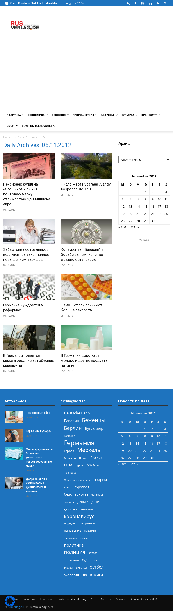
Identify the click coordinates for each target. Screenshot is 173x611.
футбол (97, 567)
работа (93, 553)
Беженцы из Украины (37, 125)
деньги (82, 502)
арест (67, 487)
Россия (96, 458)
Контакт (105, 599)
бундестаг (97, 494)
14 (138, 206)
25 (166, 214)
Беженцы (93, 420)
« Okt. (122, 227)
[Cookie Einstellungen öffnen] (10, 605)
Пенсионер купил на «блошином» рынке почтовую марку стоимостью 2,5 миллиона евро (26, 194)
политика (74, 545)
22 (146, 214)
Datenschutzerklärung (72, 599)
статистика (71, 560)
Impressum (47, 599)
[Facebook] (135, 3)
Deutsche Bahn (77, 413)
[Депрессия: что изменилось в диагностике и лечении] (14, 483)
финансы (81, 567)
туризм (68, 567)
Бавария (71, 420)
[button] (128, 3)
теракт (94, 560)
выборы (69, 502)
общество (90, 530)
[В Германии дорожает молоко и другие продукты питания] (86, 337)
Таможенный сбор (38, 412)
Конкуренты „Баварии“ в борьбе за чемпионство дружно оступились (82, 254)
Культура (127, 115)
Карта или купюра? (38, 431)
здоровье (70, 509)
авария (100, 479)
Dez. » (134, 227)
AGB (93, 599)
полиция (74, 552)
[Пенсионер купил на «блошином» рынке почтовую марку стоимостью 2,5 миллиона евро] (29, 166)
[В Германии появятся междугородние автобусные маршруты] (29, 337)
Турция (79, 465)
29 (146, 221)
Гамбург (69, 435)
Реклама (121, 599)
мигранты (87, 523)
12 (123, 206)
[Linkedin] (150, 3)
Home (7, 137)
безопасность (76, 494)
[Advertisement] (86, 75)
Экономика (36, 115)
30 (153, 221)
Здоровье (107, 115)
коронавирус (79, 516)
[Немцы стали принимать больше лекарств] (86, 287)
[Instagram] (142, 3)
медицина (70, 523)
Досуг (11, 125)
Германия (79, 442)
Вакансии (29, 599)
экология (71, 575)
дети (95, 501)
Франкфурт (149, 115)
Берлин (73, 427)
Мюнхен (70, 458)
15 (146, 206)
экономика (92, 574)
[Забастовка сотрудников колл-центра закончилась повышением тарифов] (29, 231)
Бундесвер (94, 428)
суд (84, 559)
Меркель (88, 449)
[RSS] (157, 3)
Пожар (83, 458)
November (32, 137)
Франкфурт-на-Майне (77, 480)
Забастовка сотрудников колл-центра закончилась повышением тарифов (26, 254)
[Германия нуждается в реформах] (29, 287)
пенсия (84, 538)
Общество (59, 115)
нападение (72, 530)
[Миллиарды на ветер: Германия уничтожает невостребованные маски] (14, 453)
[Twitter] (165, 3)
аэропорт (82, 487)
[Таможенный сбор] (14, 417)
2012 (18, 137)
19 (123, 214)
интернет (86, 509)
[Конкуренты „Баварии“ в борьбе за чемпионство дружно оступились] (86, 231)
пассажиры (70, 538)
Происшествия (83, 115)
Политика (14, 115)
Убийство (93, 465)
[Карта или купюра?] (14, 435)
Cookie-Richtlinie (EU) (144, 599)
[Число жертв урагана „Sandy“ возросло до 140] (86, 166)
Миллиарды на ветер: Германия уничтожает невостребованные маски (40, 457)
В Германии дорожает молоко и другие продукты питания (85, 360)
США (68, 465)
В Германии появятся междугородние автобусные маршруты (28, 360)
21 (138, 214)
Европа (69, 451)
